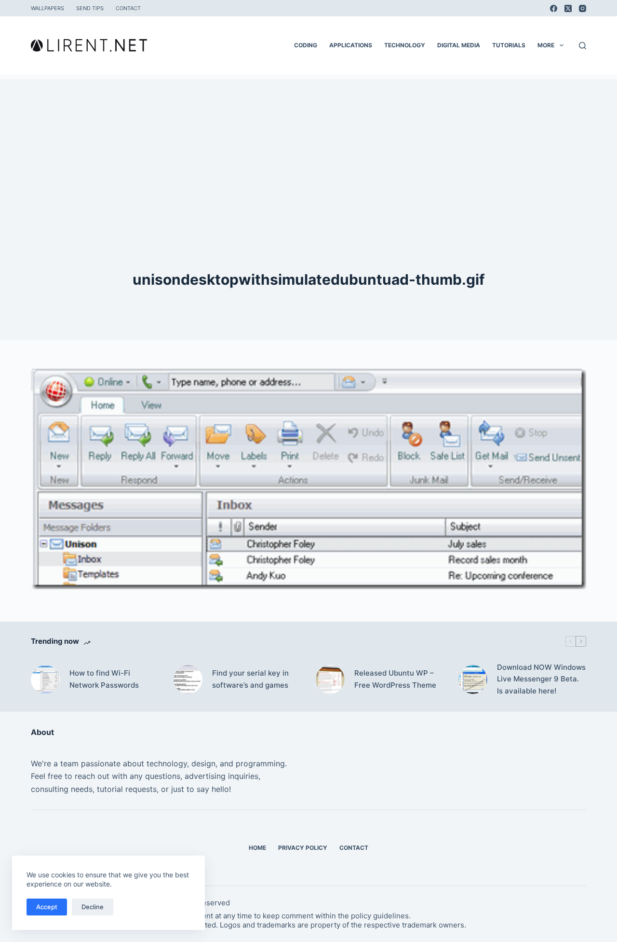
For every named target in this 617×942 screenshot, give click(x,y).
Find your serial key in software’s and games (250, 679)
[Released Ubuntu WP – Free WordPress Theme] (330, 679)
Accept (46, 907)
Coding (305, 45)
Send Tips (90, 8)
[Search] (582, 45)
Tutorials (508, 45)
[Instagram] (582, 8)
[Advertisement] (308, 146)
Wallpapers (47, 8)
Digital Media (458, 45)
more (545, 45)
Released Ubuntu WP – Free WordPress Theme (395, 679)
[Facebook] (553, 8)
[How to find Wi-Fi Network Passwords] (45, 679)
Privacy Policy (302, 847)
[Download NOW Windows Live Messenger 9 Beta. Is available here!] (472, 679)
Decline (92, 907)
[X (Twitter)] (568, 8)
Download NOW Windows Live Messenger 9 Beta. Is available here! (541, 679)
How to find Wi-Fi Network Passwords (104, 679)
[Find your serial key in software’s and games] (188, 679)
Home (257, 847)
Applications (350, 45)
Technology (404, 45)
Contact (128, 8)
